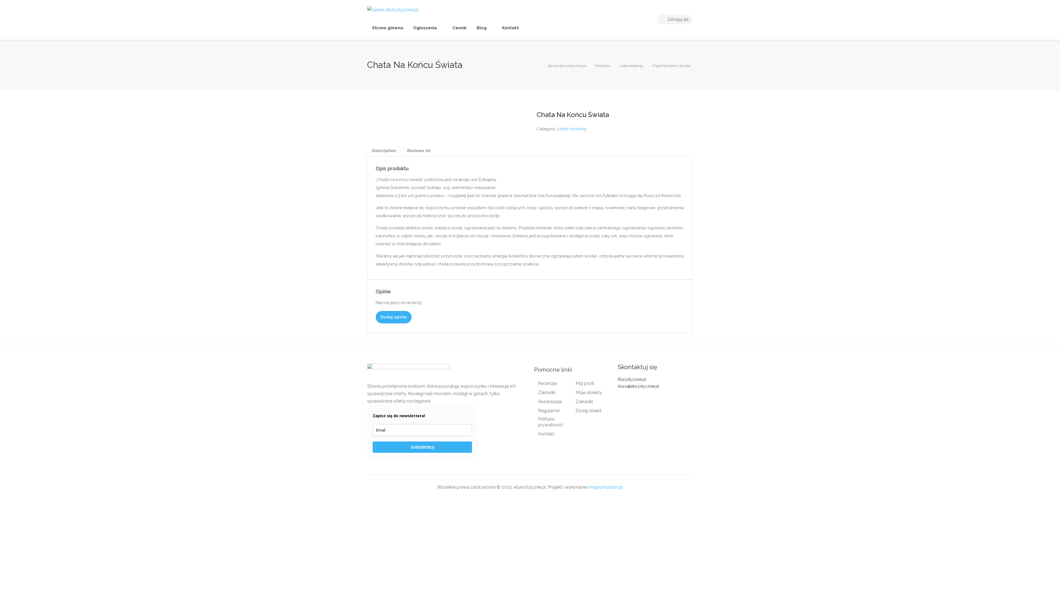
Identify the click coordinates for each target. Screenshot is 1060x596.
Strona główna (387, 27)
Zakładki (546, 392)
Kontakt (510, 27)
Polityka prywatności (550, 421)
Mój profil (585, 383)
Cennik (459, 27)
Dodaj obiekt (588, 410)
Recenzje (547, 383)
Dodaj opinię (394, 317)
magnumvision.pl (605, 487)
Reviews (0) (418, 150)
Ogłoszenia (425, 27)
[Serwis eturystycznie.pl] (392, 9)
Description (384, 150)
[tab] (384, 150)
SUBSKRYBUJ (422, 447)
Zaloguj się (677, 19)
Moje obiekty (589, 392)
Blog (482, 27)
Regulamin (549, 410)
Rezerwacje (550, 401)
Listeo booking (571, 128)
